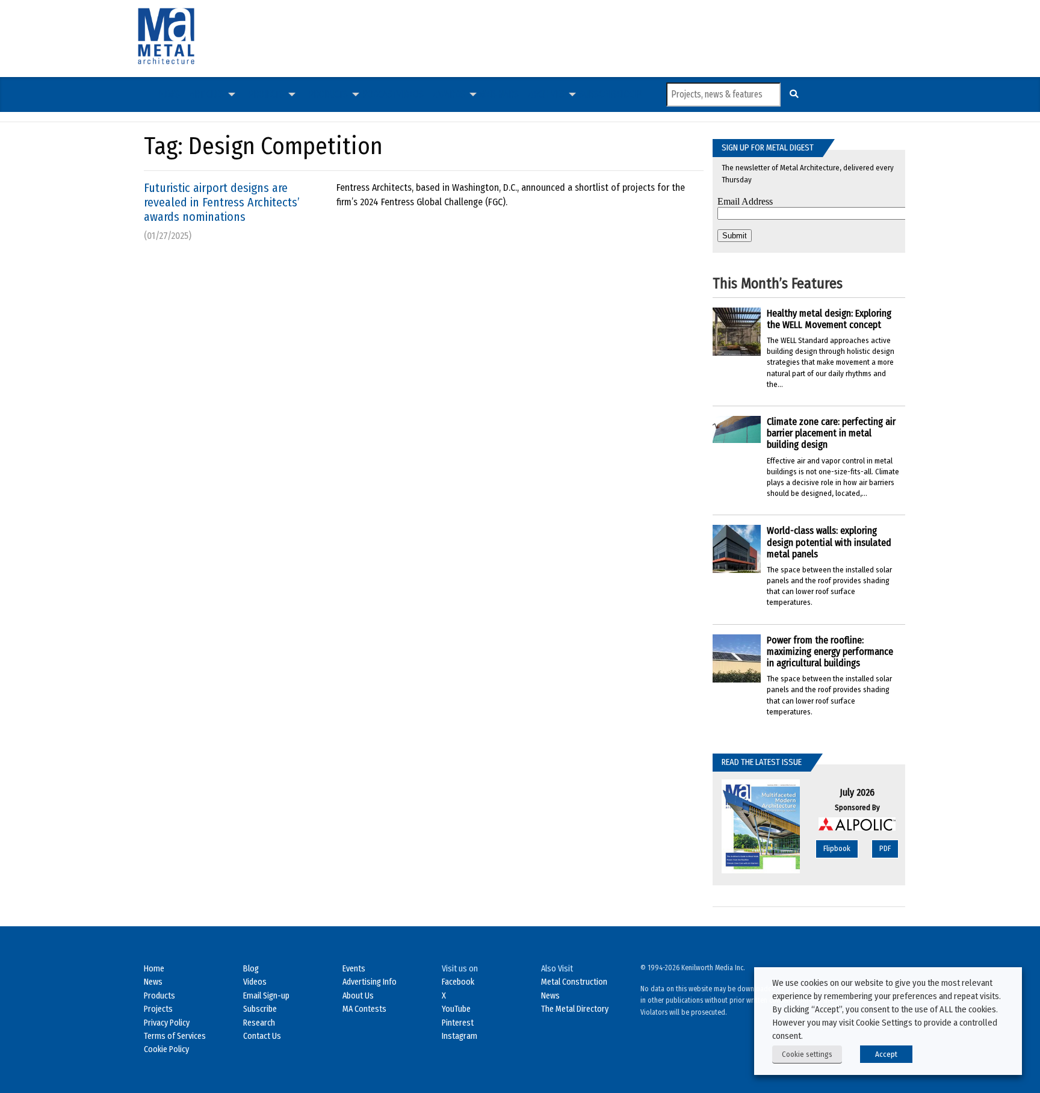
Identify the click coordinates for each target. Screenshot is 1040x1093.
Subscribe (600, 94)
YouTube (456, 1009)
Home (154, 969)
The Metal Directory (574, 1009)
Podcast (379, 94)
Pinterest (458, 1023)
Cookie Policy (166, 1049)
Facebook (458, 982)
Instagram (459, 1036)
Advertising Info (369, 982)
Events (353, 969)
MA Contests (364, 1009)
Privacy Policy (167, 1023)
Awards (449, 94)
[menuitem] (169, 94)
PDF (885, 848)
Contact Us (262, 1036)
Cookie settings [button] (807, 1054)
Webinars (499, 94)
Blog (251, 969)
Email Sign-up (266, 996)
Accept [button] (886, 1054)
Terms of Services (175, 1036)
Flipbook (836, 848)
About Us (358, 996)
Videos (410, 94)
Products (328, 94)
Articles (207, 94)
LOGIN (631, 94)
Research (259, 1023)
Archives (546, 94)
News (169, 94)
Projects (266, 94)
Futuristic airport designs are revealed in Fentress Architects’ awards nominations (222, 202)
